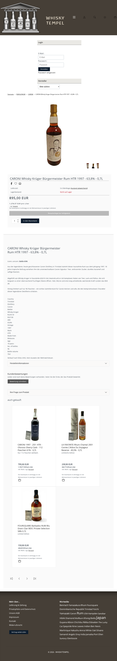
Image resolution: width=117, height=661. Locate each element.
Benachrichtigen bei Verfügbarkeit (59, 213)
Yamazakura (74, 605)
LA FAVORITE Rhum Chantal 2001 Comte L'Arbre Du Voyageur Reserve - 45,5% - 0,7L (77, 447)
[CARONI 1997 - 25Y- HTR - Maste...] (34, 441)
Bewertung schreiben (18, 381)
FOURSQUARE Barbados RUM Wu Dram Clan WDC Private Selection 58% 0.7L (34, 528)
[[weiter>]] (27, 580)
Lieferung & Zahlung (18, 605)
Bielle (93, 618)
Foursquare (92, 605)
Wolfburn (79, 618)
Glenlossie (72, 638)
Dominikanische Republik (72, 609)
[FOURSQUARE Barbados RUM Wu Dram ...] (34, 522)
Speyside (67, 626)
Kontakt (12, 621)
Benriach (64, 605)
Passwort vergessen (46, 72)
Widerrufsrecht (15, 625)
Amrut (82, 630)
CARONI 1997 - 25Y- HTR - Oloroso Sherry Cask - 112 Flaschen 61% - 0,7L (30, 447)
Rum (80, 613)
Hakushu (75, 630)
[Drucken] (19, 184)
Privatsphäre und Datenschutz (22, 609)
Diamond (70, 618)
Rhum (83, 605)
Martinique (65, 630)
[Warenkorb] (115, 18)
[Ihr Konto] (84, 18)
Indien (87, 626)
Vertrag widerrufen (18, 632)
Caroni (73, 613)
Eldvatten (93, 622)
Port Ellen (98, 634)
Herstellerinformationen (19, 363)
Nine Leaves (78, 626)
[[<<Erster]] (11, 580)
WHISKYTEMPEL (62, 652)
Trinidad (89, 609)
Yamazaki (65, 613)
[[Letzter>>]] (35, 580)
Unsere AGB (14, 613)
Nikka (86, 622)
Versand (15, 206)
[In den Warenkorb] (19, 480)
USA (86, 613)
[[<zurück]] (19, 580)
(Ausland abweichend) (79, 188)
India (83, 634)
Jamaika (89, 634)
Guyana (63, 622)
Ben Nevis (95, 626)
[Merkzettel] (105, 18)
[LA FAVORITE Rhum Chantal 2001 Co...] (78, 441)
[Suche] (94, 18)
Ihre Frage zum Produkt (19, 392)
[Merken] (15, 184)
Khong (87, 618)
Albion (70, 622)
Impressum (14, 617)
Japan (101, 617)
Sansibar (102, 613)
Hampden (93, 613)
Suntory (63, 638)
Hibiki (62, 618)
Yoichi (96, 609)
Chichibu (78, 622)
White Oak (91, 630)
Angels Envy (74, 634)
